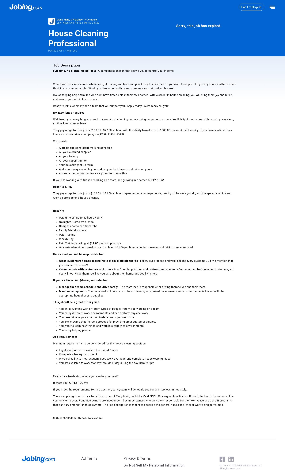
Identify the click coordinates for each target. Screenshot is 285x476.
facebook (222, 459)
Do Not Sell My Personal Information (154, 465)
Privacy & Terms (137, 458)
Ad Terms (89, 458)
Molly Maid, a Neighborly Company (77, 19)
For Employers (251, 7)
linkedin (231, 459)
